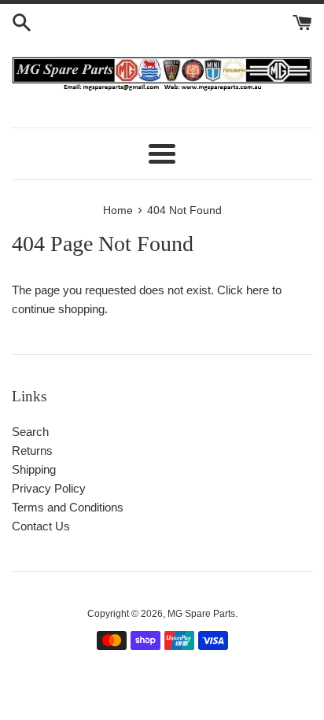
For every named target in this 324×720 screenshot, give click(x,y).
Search (30, 431)
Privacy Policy (49, 488)
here (257, 290)
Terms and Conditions (67, 507)
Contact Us (41, 526)
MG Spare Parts (201, 613)
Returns (32, 450)
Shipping (34, 469)
